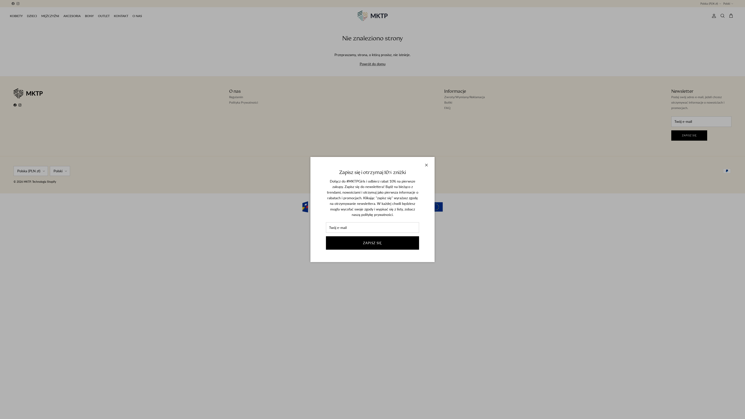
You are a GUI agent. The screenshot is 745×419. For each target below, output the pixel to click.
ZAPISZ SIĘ (372, 243)
